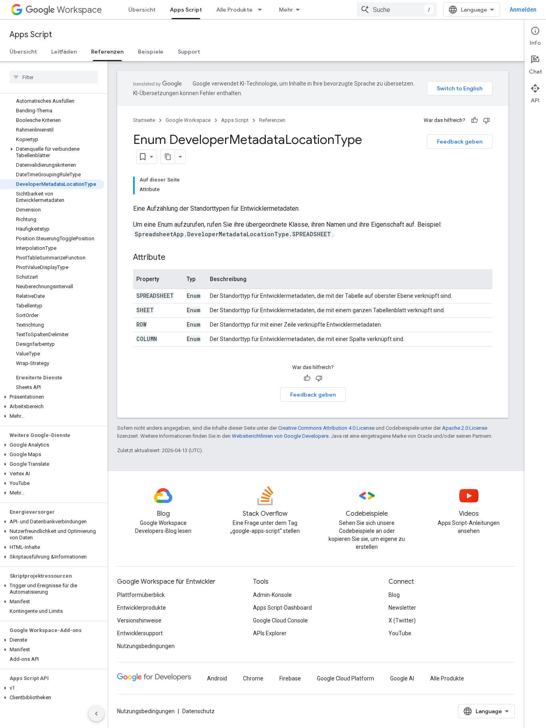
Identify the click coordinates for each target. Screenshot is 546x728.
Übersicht (141, 9)
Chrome (253, 678)
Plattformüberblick (141, 595)
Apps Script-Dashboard (282, 607)
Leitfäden (64, 51)
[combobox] (397, 9)
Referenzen (107, 51)
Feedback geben (459, 141)
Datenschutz (198, 711)
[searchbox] (54, 77)
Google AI (402, 678)
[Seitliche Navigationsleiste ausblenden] (96, 714)
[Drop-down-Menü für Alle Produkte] (262, 9)
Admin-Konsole (272, 595)
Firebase (290, 678)
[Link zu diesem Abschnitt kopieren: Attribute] (173, 258)
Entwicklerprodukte (141, 607)
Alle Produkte (234, 9)
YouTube (400, 633)
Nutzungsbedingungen (146, 646)
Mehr (286, 9)
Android (217, 678)
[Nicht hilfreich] (486, 120)
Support (189, 51)
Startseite (144, 120)
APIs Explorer (270, 633)
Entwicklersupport (140, 633)
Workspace (79, 9)
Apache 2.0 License (464, 428)
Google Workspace (188, 120)
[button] (52, 152)
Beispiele (150, 51)
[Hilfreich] (474, 120)
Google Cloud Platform (345, 678)
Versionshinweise (139, 620)
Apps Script (186, 9)
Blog (394, 595)
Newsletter (402, 607)
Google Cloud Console (280, 620)
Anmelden (523, 9)
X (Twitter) (402, 620)
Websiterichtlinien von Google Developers (280, 436)
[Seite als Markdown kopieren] (168, 157)
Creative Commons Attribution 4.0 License (326, 428)
